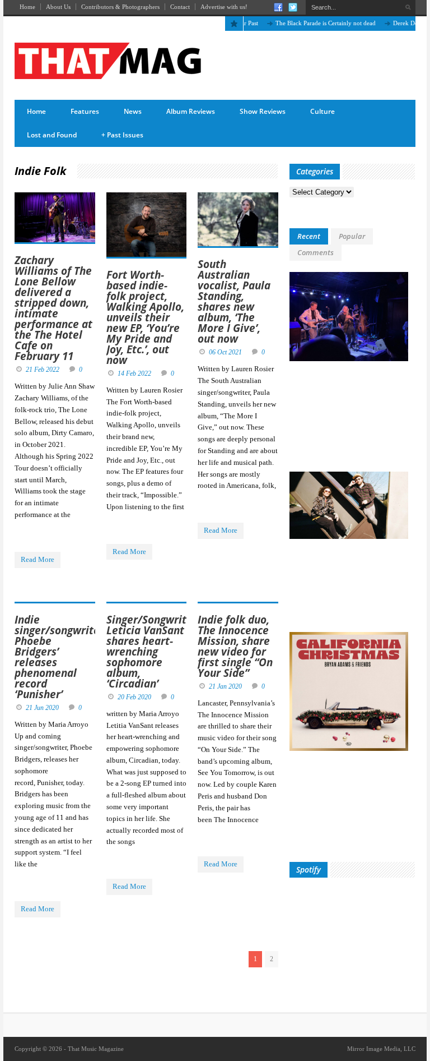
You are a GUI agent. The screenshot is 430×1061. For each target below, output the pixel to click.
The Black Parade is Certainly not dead (311, 23)
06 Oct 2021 (225, 352)
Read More (37, 559)
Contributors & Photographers (120, 6)
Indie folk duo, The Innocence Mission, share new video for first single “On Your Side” (235, 646)
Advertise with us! (223, 6)
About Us (58, 6)
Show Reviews (263, 111)
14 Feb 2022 (134, 373)
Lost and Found (52, 135)
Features (85, 111)
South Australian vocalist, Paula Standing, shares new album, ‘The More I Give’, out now (234, 301)
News (133, 111)
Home (27, 6)
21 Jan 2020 (225, 686)
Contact (180, 6)
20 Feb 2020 (134, 697)
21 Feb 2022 (42, 369)
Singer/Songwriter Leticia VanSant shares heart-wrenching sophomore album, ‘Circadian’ (151, 651)
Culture (322, 111)
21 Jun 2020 (42, 708)
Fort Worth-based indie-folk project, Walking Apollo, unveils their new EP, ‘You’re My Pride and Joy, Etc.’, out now (145, 317)
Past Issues (122, 135)
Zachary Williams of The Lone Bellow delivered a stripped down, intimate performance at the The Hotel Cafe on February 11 (53, 308)
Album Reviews (190, 111)
